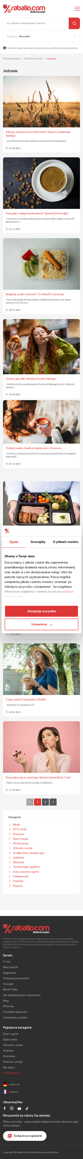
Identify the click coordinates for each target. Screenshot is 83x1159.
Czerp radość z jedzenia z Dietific (26, 699)
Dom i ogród (10, 1033)
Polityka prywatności (16, 978)
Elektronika (10, 1039)
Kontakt (8, 984)
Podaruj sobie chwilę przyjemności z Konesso (34, 448)
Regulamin (9, 972)
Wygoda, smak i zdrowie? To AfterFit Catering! (35, 294)
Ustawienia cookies (15, 1017)
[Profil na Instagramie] (12, 1109)
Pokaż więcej (11, 1072)
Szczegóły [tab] (38, 542)
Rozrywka (9, 1056)
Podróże (8, 1050)
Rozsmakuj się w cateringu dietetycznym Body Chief (38, 777)
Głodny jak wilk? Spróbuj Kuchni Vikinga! (31, 378)
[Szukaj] (74, 23)
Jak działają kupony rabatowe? (22, 995)
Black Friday (10, 989)
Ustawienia (39, 624)
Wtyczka (8, 1006)
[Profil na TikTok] (27, 1109)
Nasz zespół (10, 967)
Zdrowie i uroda (13, 1045)
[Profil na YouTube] (19, 1109)
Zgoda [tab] (13, 542)
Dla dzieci (9, 1067)
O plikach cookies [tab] (65, 542)
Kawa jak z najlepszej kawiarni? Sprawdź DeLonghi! (37, 213)
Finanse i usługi (12, 1061)
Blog (6, 1000)
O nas (6, 961)
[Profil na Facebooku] (4, 1109)
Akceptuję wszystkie (41, 611)
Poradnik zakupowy (15, 1011)
